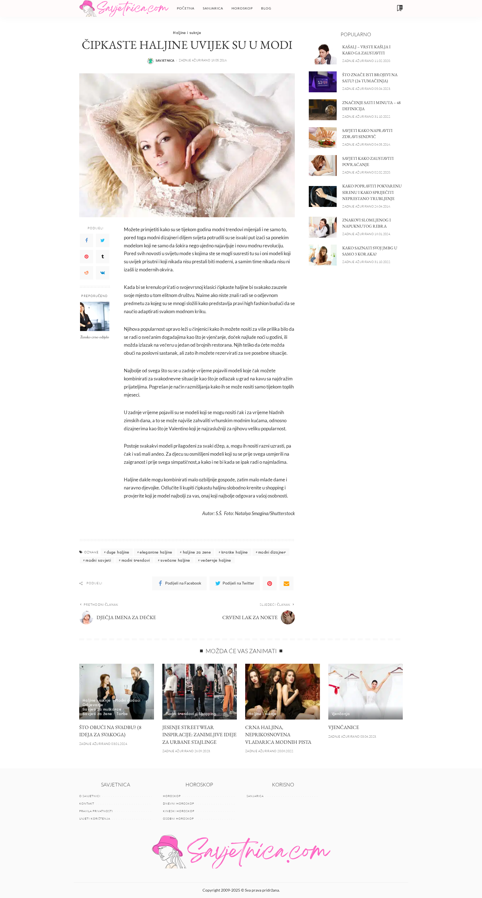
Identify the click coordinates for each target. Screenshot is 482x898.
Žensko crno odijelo (94, 336)
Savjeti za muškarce (102, 709)
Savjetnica (165, 60)
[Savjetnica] (123, 8)
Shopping (207, 713)
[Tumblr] (102, 256)
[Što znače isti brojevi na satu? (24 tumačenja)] (323, 81)
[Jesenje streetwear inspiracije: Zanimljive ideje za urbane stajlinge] (199, 692)
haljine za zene (197, 552)
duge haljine (118, 552)
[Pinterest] (86, 256)
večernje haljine (216, 560)
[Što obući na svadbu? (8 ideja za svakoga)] (116, 692)
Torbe (122, 713)
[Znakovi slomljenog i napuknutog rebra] (323, 227)
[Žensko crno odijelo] (94, 316)
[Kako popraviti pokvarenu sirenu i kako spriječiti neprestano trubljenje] (323, 196)
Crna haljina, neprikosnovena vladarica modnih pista (278, 734)
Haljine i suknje (187, 32)
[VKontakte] (102, 272)
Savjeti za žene (97, 713)
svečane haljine (175, 560)
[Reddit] (86, 272)
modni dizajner (272, 552)
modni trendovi (136, 560)
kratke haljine (234, 552)
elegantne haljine (156, 552)
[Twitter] (102, 240)
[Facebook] (86, 240)
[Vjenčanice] (365, 692)
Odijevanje (93, 704)
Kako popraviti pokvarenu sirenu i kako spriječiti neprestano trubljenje (372, 192)
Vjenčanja (341, 713)
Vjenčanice (343, 727)
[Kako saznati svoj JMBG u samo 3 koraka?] (323, 255)
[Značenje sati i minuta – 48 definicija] (323, 109)
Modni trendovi (180, 713)
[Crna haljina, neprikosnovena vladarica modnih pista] (282, 692)
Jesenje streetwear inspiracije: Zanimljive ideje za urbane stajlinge (199, 734)
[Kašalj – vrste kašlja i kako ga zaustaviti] (323, 54)
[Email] (286, 583)
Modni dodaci (127, 700)
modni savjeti (98, 560)
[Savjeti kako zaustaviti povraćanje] (323, 165)
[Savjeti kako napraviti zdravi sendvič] (323, 137)
